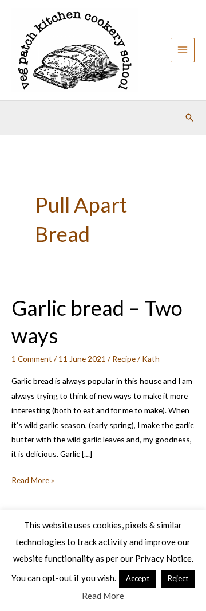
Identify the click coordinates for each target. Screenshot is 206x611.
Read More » (32, 481)
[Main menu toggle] (183, 50)
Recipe (124, 358)
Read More (103, 595)
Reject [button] (178, 578)
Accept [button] (137, 578)
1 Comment (31, 358)
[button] (189, 117)
